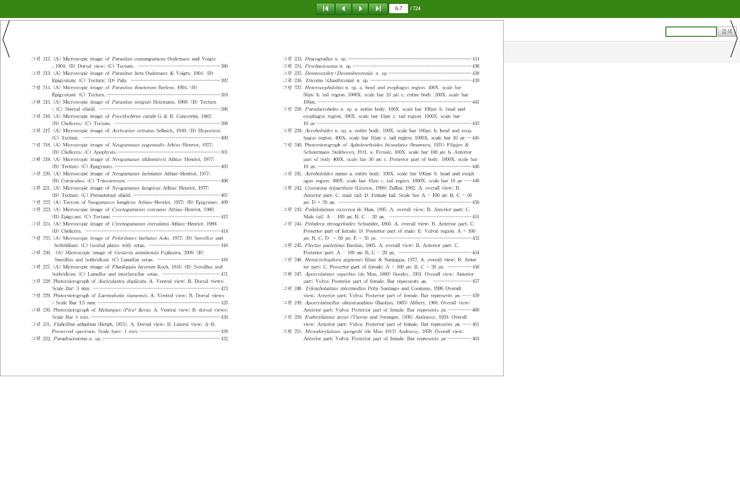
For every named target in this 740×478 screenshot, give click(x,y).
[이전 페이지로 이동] (343, 9)
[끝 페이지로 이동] (378, 9)
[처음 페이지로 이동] (325, 9)
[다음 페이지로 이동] (360, 9)
